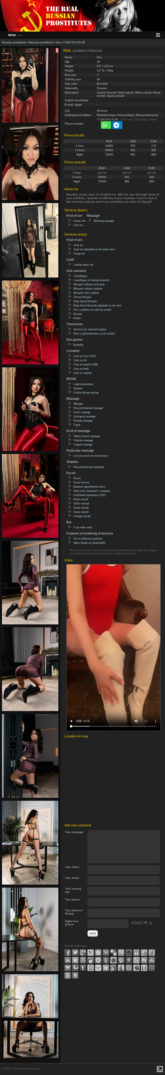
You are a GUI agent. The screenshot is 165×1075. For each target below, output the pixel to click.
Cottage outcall (82, 516)
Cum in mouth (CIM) (85, 364)
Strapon (77, 388)
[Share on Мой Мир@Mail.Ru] (151, 968)
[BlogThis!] (98, 952)
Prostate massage (83, 420)
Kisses (76, 318)
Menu (15, 35)
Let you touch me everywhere (90, 455)
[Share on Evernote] (129, 952)
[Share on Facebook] (67, 952)
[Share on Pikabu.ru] (113, 960)
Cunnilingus (80, 275)
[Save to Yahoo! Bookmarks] (106, 952)
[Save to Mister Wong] (83, 960)
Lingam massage (82, 444)
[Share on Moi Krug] (98, 960)
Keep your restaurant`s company (91, 490)
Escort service (81, 482)
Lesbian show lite (83, 264)
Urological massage (84, 416)
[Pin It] (121, 960)
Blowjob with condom (86, 292)
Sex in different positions (87, 538)
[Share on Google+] (83, 952)
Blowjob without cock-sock (89, 284)
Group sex (79, 253)
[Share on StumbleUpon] (151, 960)
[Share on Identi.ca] (144, 952)
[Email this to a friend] (98, 968)
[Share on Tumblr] (83, 968)
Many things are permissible (89, 542)
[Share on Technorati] (75, 968)
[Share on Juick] (151, 952)
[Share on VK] (75, 975)
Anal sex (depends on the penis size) (94, 249)
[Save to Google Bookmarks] (113, 968)
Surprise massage (83, 440)
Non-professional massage (88, 407)
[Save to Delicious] (113, 952)
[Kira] (30, 124)
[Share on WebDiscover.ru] (90, 968)
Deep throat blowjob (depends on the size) (97, 305)
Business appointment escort (89, 486)
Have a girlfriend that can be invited (94, 333)
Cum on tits (80, 360)
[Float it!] (129, 968)
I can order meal (82, 527)
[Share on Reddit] (136, 960)
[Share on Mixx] (90, 960)
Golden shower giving (86, 392)
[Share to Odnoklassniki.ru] (67, 975)
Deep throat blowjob (85, 301)
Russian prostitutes (14, 42)
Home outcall (81, 507)
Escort (77, 478)
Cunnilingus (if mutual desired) (91, 280)
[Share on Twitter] (75, 952)
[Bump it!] (121, 968)
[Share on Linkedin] (67, 960)
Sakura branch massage (86, 436)
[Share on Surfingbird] (67, 968)
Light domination (83, 384)
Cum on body (81, 368)
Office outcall (81, 503)
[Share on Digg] (121, 952)
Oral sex (78, 225)
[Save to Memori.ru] (75, 960)
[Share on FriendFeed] (136, 952)
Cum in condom (82, 372)
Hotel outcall (80, 499)
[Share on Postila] (129, 960)
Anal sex (78, 245)
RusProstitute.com (30, 1068)
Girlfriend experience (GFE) (89, 495)
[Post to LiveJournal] (90, 952)
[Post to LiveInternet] (144, 968)
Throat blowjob (82, 297)
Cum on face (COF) (84, 356)
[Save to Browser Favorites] (106, 968)
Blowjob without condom (87, 288)
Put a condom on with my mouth (92, 309)
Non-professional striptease (88, 466)
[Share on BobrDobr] (136, 968)
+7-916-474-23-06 (107, 119)
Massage (78, 403)
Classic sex (79, 220)
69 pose (77, 313)
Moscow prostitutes (41, 42)
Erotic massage (82, 412)
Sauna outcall (81, 511)
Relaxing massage (104, 220)
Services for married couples (89, 329)
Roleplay (78, 344)
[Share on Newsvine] (106, 960)
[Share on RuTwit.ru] (144, 960)
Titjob (76, 424)
